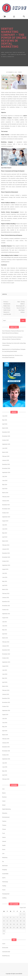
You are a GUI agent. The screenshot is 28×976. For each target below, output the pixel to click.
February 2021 (5, 642)
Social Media (5, 873)
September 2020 (6, 662)
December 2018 (6, 746)
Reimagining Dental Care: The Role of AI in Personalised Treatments (12, 356)
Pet (3, 861)
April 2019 (4, 730)
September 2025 (6, 444)
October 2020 (5, 658)
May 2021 (4, 629)
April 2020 (4, 682)
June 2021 (4, 625)
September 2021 (6, 613)
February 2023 (5, 545)
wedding (4, 898)
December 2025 (6, 432)
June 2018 (4, 767)
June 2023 (4, 529)
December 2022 (6, 553)
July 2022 (4, 573)
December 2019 (6, 698)
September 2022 (6, 565)
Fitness (4, 829)
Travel (3, 889)
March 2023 (5, 541)
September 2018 (6, 759)
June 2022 (4, 577)
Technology (5, 881)
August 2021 (5, 617)
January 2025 (5, 460)
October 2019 (5, 706)
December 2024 (6, 464)
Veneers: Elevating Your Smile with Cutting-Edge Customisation (14, 344)
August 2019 (5, 714)
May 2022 (4, 581)
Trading (4, 885)
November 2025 (6, 436)
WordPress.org (5, 955)
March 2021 (5, 638)
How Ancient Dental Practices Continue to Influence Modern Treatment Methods (12, 338)
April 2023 (4, 537)
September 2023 (6, 516)
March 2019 (5, 734)
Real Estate (5, 865)
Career (3, 801)
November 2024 (6, 468)
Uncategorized (5, 893)
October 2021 (5, 609)
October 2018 (5, 755)
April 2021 (4, 633)
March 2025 (5, 452)
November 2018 (6, 750)
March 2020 (5, 686)
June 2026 (4, 416)
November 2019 (6, 702)
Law (3, 853)
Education (4, 813)
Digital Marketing (6, 809)
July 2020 (4, 670)
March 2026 (5, 428)
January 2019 (5, 742)
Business (4, 797)
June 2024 (4, 480)
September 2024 (6, 472)
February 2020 (5, 690)
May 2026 (4, 420)
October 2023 (5, 512)
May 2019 (4, 726)
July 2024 (4, 476)
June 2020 (4, 674)
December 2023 (6, 504)
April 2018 (4, 775)
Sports (3, 877)
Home (3, 849)
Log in (3, 943)
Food (3, 833)
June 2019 (4, 722)
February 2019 (5, 738)
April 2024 (4, 488)
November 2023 (6, 508)
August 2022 (5, 569)
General (4, 841)
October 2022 (5, 561)
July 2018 (4, 763)
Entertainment (5, 817)
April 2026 (4, 424)
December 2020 (6, 650)
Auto (3, 789)
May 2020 (4, 678)
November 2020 (6, 654)
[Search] (24, 16)
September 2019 (6, 710)
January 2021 (5, 646)
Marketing (4, 294)
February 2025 (5, 456)
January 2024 (5, 500)
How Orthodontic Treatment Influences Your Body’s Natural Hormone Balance (13, 332)
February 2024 (5, 496)
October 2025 (5, 440)
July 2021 (4, 621)
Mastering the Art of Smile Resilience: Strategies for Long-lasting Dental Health (13, 350)
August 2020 (5, 666)
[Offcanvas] (4, 16)
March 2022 (5, 589)
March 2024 (5, 492)
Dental (3, 805)
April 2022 (4, 585)
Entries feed (5, 947)
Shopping (4, 869)
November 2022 (6, 557)
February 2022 (5, 593)
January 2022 (5, 597)
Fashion (4, 821)
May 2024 (4, 484)
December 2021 (6, 601)
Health (4, 845)
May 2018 (4, 771)
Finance (4, 825)
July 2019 (4, 718)
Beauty (4, 793)
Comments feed (6, 951)
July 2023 (4, 525)
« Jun (3, 933)
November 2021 (6, 605)
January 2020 (5, 694)
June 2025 (4, 448)
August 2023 (5, 521)
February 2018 (5, 779)
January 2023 (5, 549)
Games (4, 837)
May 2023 (4, 533)
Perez (20, 72)
